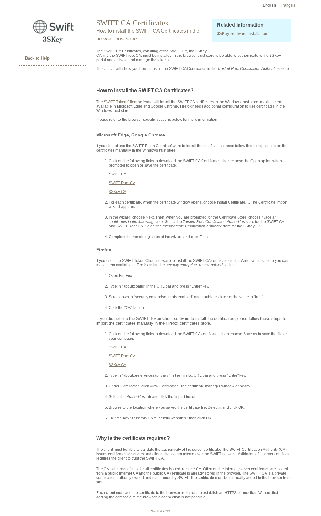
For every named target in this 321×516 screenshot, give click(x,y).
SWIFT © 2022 (160, 511)
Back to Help (37, 58)
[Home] (52, 44)
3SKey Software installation (242, 33)
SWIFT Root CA (122, 183)
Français (288, 5)
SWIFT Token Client (120, 102)
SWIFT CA (117, 174)
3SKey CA (117, 191)
